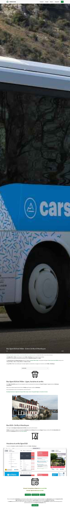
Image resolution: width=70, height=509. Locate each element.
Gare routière (23, 431)
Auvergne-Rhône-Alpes (34, 360)
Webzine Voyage (12, 1)
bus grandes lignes (35, 391)
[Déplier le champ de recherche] (62, 2)
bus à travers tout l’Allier (53, 360)
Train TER (42, 494)
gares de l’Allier (41, 490)
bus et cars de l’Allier (43, 488)
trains (30, 391)
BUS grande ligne (35, 494)
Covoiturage (28, 494)
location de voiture (44, 391)
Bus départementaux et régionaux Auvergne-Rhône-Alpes (17, 391)
